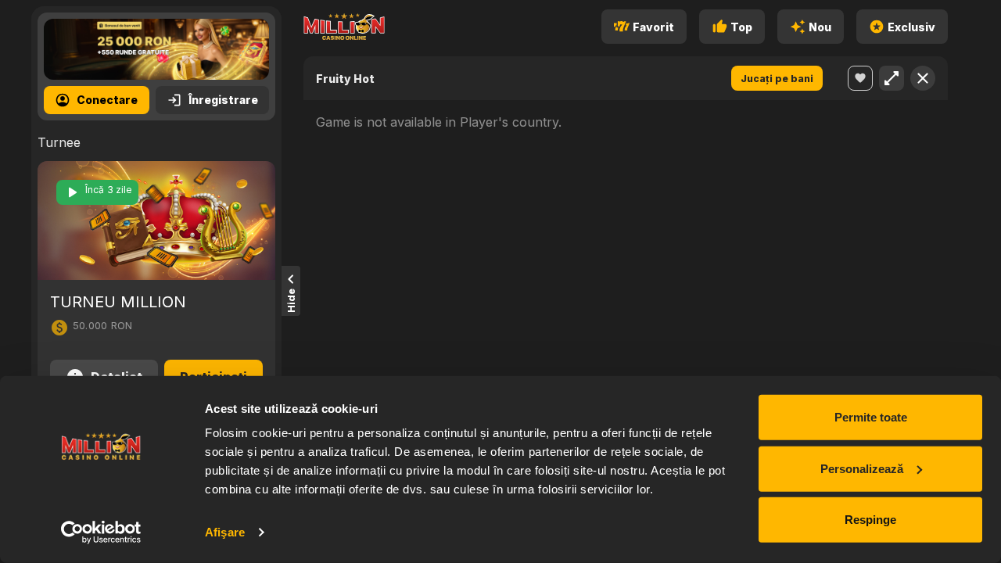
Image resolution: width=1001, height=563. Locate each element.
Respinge (870, 519)
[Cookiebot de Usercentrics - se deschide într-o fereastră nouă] (101, 532)
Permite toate (870, 417)
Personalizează (861, 468)
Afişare (225, 532)
